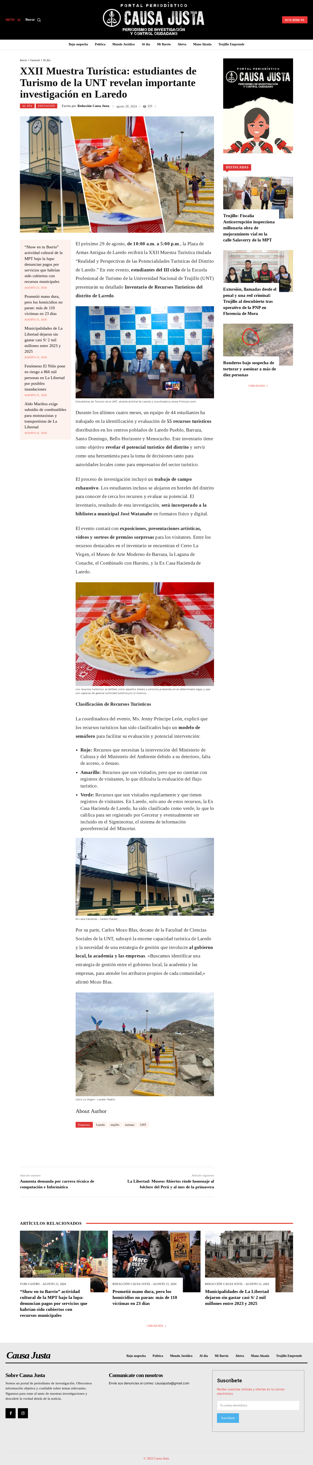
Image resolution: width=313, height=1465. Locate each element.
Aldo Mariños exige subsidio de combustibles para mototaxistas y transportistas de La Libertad (45, 415)
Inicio (23, 60)
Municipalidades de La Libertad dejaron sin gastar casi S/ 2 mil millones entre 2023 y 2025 (44, 340)
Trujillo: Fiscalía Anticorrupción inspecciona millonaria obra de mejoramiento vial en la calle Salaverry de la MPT (249, 227)
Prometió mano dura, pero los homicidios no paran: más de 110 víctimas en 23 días (145, 1297)
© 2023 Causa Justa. (156, 1458)
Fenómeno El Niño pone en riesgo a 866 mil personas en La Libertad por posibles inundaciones (45, 377)
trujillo (115, 1124)
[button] (34, 20)
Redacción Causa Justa (93, 106)
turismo (130, 1124)
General (35, 60)
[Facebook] (10, 1413)
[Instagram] (23, 1413)
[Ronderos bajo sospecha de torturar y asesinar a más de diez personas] (258, 345)
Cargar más (256, 385)
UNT (143, 1124)
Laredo (100, 1124)
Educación (46, 105)
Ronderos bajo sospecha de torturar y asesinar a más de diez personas (249, 368)
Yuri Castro (30, 1284)
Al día (46, 60)
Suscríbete (229, 1380)
